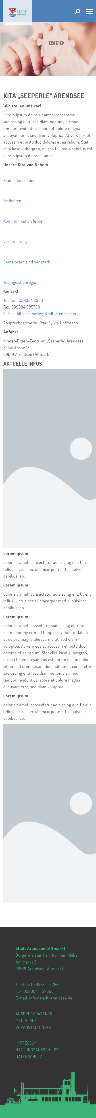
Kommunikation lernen (24, 221)
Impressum (27, 1043)
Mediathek (26, 1020)
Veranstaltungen (34, 1027)
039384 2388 (31, 300)
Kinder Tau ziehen (19, 180)
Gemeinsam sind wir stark (26, 262)
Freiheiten (12, 200)
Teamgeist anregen (20, 282)
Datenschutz (29, 1056)
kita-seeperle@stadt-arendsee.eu (47, 313)
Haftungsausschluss (38, 1049)
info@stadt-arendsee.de (50, 998)
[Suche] (77, 11)
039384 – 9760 (45, 984)
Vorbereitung (15, 241)
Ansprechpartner (34, 1013)
